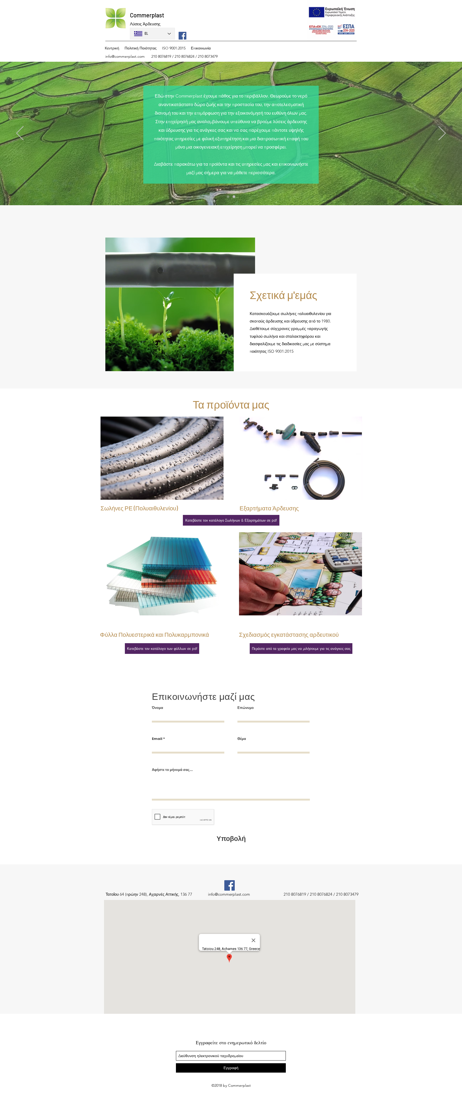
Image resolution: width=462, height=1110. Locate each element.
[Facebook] (182, 36)
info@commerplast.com (125, 56)
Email (157, 738)
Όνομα (157, 707)
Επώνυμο (245, 707)
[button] (301, 648)
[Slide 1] (228, 196)
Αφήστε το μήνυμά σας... (172, 769)
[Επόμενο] (442, 133)
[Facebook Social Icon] (229, 885)
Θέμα (241, 738)
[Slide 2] (234, 196)
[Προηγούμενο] (20, 133)
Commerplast (147, 14)
